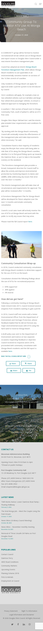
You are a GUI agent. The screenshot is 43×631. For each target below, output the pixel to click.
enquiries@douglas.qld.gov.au (17, 487)
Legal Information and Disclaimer (21, 615)
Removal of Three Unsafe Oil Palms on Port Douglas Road (18, 534)
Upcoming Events (8, 569)
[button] (40, 4)
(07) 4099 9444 (13, 478)
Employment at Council (10, 581)
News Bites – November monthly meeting (18, 527)
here (30, 221)
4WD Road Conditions (9, 562)
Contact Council (7, 554)
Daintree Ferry (7, 558)
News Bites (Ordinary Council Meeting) (16, 520)
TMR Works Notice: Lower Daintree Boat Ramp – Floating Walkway (20, 503)
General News (21, 16)
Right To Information (29, 611)
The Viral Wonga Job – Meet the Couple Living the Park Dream (20, 512)
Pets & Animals (7, 577)
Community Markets (9, 566)
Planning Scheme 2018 (10, 573)
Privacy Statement (11, 611)
